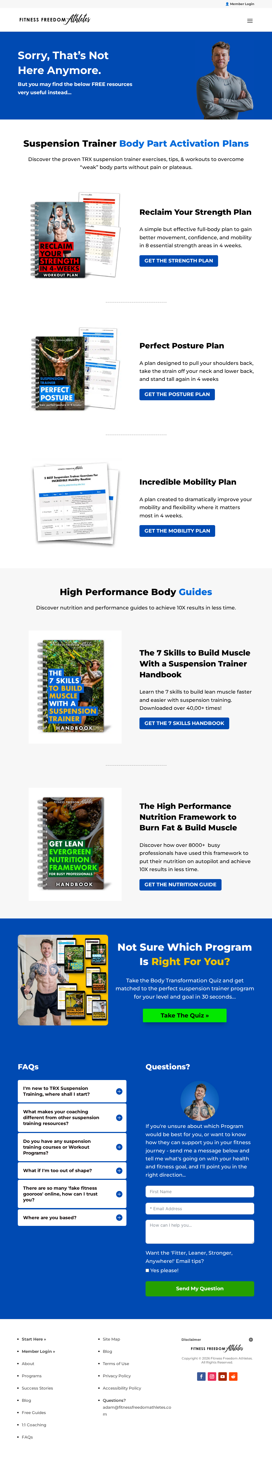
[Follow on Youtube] (222, 1376)
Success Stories (37, 1388)
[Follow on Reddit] (233, 1376)
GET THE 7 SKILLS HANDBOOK (184, 723)
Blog (26, 1400)
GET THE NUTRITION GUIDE (180, 884)
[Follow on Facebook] (201, 1376)
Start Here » (34, 1339)
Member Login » (38, 1351)
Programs (32, 1375)
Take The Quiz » (185, 1015)
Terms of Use (116, 1363)
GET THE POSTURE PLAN (177, 394)
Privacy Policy (117, 1375)
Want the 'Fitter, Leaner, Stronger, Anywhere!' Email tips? (189, 1257)
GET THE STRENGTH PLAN (178, 261)
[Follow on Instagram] (212, 1376)
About (28, 1363)
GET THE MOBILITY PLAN (177, 531)
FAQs (27, 1437)
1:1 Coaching (34, 1424)
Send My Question (200, 1288)
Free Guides (34, 1412)
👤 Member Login (239, 4)
